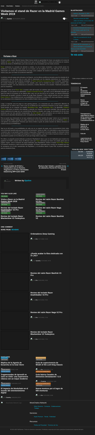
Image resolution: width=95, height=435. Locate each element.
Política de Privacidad (40, 425)
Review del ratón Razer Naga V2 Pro (46, 312)
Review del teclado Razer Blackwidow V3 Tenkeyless (13, 217)
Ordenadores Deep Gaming (43, 234)
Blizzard (4, 357)
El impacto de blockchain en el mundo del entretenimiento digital (14, 390)
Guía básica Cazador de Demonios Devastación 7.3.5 (48, 376)
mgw (4, 159)
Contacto (91, 432)
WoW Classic (40, 357)
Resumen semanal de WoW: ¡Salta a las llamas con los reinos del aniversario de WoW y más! (82, 21)
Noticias (4, 359)
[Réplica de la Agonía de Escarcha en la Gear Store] (75, 126)
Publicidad (52, 416)
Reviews (4, 196)
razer (11, 159)
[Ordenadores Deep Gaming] (15, 242)
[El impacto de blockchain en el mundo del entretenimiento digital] (75, 89)
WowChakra (40, 194)
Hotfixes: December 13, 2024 (81, 13)
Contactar (47, 406)
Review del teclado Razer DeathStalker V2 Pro (12, 209)
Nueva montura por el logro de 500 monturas (85, 102)
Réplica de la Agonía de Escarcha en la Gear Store (12, 364)
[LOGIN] (59, 2)
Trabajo (36, 408)
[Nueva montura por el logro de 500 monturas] (75, 101)
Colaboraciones (55, 406)
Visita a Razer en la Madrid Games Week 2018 (12, 200)
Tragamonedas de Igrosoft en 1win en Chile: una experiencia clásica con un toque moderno (14, 377)
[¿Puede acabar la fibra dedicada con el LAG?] (15, 261)
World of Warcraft (43, 371)
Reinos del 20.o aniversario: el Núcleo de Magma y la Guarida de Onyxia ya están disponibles (81, 47)
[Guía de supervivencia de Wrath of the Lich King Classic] (75, 135)
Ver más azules (77, 54)
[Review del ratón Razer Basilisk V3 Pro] (15, 281)
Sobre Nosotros (38, 406)
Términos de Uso (53, 425)
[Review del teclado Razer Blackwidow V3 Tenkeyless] (15, 340)
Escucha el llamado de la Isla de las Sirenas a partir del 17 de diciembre (81, 30)
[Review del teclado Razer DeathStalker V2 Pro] (15, 301)
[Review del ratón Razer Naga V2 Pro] (15, 320)
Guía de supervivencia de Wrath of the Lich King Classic (49, 364)
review (18, 159)
